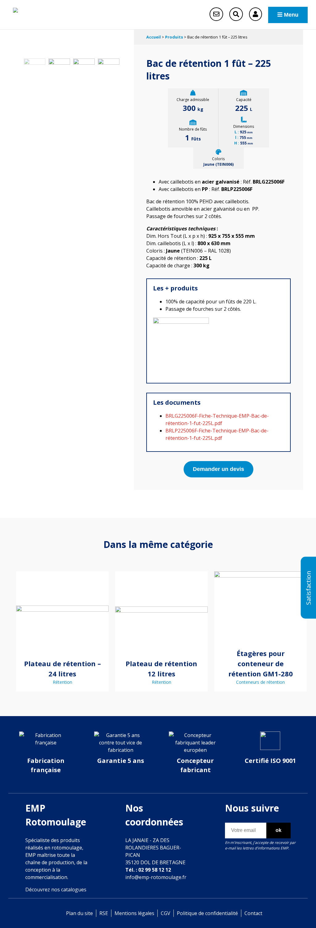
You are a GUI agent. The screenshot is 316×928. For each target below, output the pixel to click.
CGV (165, 913)
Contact (253, 913)
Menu (290, 15)
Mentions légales (134, 913)
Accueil (153, 37)
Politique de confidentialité (207, 913)
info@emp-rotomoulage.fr (155, 877)
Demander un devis (218, 469)
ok (278, 830)
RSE (103, 913)
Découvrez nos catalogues (55, 889)
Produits (174, 37)
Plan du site (79, 913)
